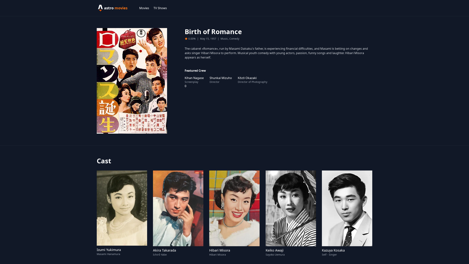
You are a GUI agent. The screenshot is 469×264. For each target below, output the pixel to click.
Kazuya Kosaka (333, 250)
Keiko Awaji (275, 250)
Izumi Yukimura (109, 249)
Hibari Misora (219, 250)
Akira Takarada (164, 250)
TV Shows (160, 8)
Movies (144, 8)
